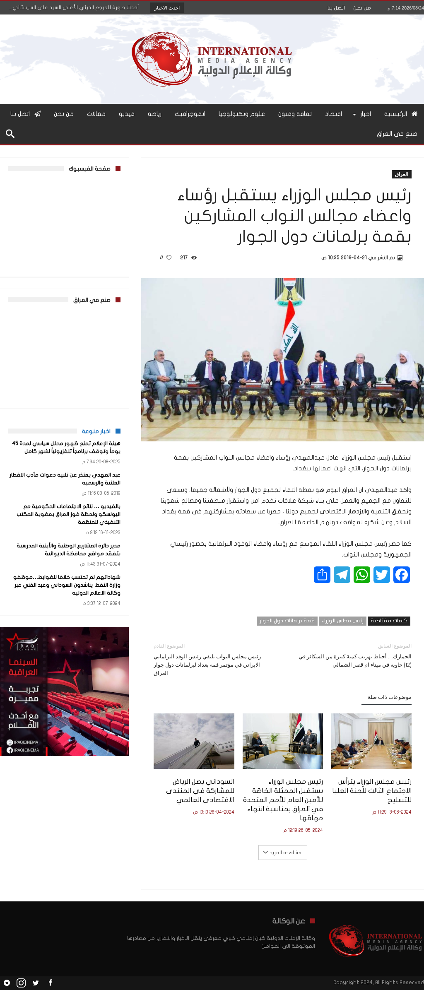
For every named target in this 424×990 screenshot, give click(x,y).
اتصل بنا (336, 8)
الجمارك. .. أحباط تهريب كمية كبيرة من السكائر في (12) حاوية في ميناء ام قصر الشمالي (355, 655)
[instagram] (21, 983)
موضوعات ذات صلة (390, 697)
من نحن (362, 8)
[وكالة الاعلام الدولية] (212, 27)
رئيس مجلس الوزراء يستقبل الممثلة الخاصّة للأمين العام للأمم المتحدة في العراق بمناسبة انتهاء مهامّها (283, 799)
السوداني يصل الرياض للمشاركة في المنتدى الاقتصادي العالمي (200, 790)
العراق (401, 174)
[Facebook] (50, 983)
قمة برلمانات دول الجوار (287, 621)
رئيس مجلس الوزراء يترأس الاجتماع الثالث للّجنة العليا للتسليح (372, 790)
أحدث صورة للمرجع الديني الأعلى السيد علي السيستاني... (76, 7)
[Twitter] (35, 983)
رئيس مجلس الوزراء (343, 621)
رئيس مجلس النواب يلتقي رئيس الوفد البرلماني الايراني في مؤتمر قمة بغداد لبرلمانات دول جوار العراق (207, 659)
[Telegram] (6, 983)
